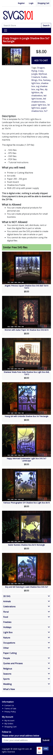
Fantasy (47, 80)
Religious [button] (7, 668)
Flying (34, 70)
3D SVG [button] (6, 596)
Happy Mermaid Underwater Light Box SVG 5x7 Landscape (26, 459)
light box (35, 83)
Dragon (41, 67)
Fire (40, 80)
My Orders (8, 723)
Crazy (40, 70)
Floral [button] (6, 612)
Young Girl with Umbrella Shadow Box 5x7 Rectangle (26, 416)
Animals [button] (7, 601)
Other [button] (6, 648)
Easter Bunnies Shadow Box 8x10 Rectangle (26, 545)
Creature (35, 77)
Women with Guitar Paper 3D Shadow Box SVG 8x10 (26, 330)
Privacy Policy (10, 711)
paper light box (38, 104)
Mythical (43, 74)
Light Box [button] (7, 632)
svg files (40, 89)
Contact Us (9, 705)
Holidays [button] (7, 627)
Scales (44, 77)
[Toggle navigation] (5, 30)
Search (46, 25)
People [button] (6, 658)
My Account (9, 720)
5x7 (45, 111)
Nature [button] (6, 637)
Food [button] (5, 617)
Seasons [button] (7, 674)
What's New (9, 689)
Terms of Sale (10, 708)
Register (21, 3)
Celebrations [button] (9, 606)
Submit (46, 740)
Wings (34, 80)
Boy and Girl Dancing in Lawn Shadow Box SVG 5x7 (26, 587)
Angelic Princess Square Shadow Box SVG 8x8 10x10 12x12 (26, 286)
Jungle (34, 74)
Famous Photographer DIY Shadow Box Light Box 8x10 (26, 502)
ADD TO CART (41, 60)
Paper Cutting (10, 653)
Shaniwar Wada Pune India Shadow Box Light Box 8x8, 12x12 (26, 373)
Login (31, 3)
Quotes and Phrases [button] (13, 663)
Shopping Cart (43, 3)
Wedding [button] (7, 684)
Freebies (7, 622)
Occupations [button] (9, 643)
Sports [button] (6, 679)
